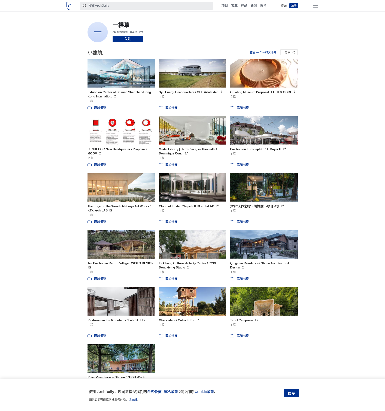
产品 (244, 5)
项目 (225, 5)
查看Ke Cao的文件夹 (263, 52)
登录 (284, 5)
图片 (263, 5)
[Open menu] (315, 5)
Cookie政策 (204, 392)
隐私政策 (170, 392)
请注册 (133, 399)
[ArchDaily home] (68, 6)
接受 (291, 394)
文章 (234, 5)
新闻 (254, 5)
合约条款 (154, 392)
